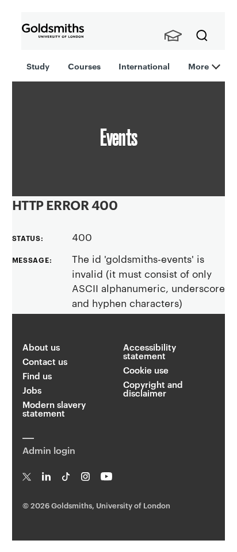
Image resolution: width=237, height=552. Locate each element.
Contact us (44, 361)
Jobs (31, 390)
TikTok (66, 476)
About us (41, 347)
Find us (37, 376)
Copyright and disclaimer (153, 388)
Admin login (48, 450)
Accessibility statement (149, 351)
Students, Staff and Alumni (173, 35)
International (144, 65)
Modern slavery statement (54, 408)
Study (37, 65)
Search (202, 35)
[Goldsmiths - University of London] (53, 31)
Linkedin (46, 476)
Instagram (85, 476)
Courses (84, 65)
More (198, 65)
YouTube (107, 476)
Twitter (26, 476)
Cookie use (146, 370)
